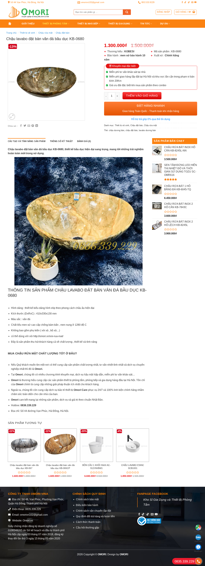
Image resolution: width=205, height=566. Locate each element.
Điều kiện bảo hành (87, 505)
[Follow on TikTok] (185, 2)
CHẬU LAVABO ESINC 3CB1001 (132, 466)
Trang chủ (12, 23)
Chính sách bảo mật (87, 499)
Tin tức (145, 23)
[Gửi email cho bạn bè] (29, 125)
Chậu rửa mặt (45, 32)
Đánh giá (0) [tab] (84, 141)
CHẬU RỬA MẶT (26, 353)
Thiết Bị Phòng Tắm (54, 23)
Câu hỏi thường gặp (87, 527)
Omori (15, 380)
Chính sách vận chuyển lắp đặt (93, 510)
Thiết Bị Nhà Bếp (87, 23)
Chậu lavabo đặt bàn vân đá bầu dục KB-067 (24, 466)
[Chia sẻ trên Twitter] (25, 125)
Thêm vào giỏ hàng (142, 95)
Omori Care (80, 390)
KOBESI (129, 51)
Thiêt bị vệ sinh (27, 32)
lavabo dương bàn (147, 130)
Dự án (164, 23)
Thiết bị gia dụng (119, 23)
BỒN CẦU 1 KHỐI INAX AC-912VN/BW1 (96, 466)
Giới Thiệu (28, 23)
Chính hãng (172, 55)
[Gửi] (127, 12)
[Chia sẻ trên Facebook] (21, 125)
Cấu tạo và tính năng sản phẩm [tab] (26, 141)
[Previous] (8, 455)
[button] (185, 12)
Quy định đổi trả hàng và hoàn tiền (95, 516)
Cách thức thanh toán (88, 522)
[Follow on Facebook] (182, 2)
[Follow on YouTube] (195, 2)
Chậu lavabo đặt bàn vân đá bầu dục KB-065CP (60, 466)
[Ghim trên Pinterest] (32, 125)
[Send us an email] (192, 2)
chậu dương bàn (116, 130)
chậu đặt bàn (132, 130)
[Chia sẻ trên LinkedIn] (36, 125)
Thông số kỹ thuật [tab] (61, 141)
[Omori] (38, 12)
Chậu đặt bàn (63, 32)
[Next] (149, 455)
